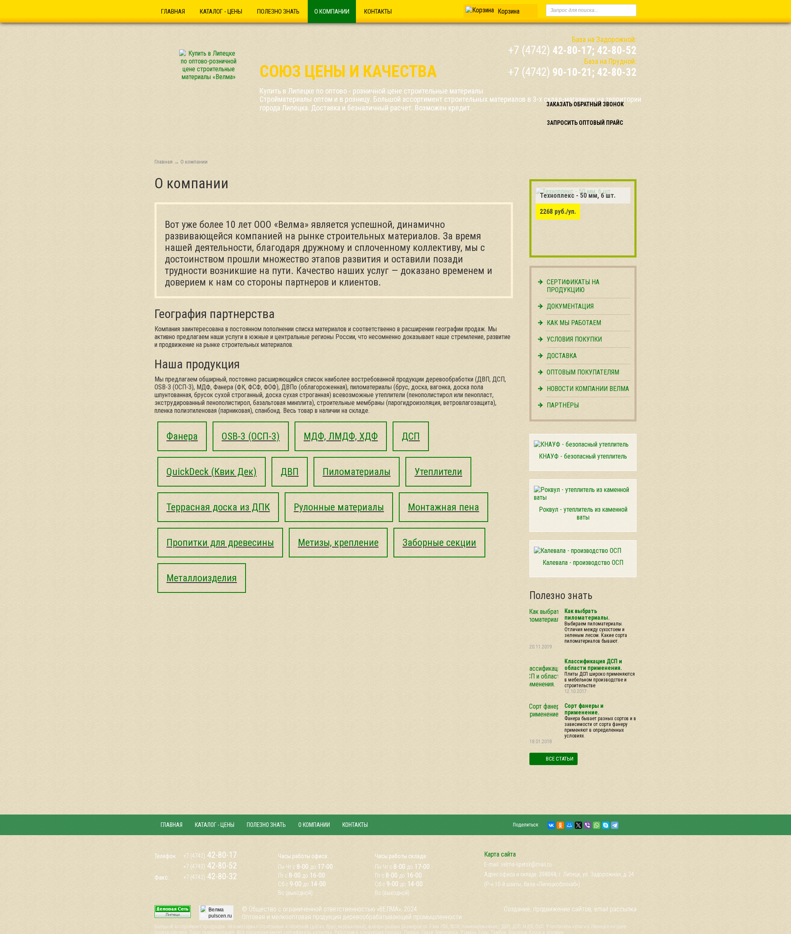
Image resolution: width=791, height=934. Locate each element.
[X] (578, 825)
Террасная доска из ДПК (218, 507)
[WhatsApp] (596, 825)
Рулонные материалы (339, 507)
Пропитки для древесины (220, 542)
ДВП (290, 472)
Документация (570, 306)
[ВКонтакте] (551, 825)
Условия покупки (574, 339)
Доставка (562, 356)
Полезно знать (278, 11)
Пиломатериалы (357, 472)
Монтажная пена (443, 507)
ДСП (411, 436)
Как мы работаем (574, 323)
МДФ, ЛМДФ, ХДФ (341, 436)
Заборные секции (439, 542)
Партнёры (563, 405)
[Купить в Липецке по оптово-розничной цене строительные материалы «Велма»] (208, 77)
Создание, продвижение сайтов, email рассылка (570, 909)
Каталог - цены (221, 11)
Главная (173, 11)
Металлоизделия (201, 578)
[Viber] (587, 825)
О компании (331, 11)
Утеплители (438, 472)
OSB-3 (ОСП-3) (251, 436)
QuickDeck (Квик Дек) (211, 472)
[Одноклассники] (560, 825)
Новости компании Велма (588, 389)
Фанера (182, 436)
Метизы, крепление (338, 542)
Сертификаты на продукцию (573, 286)
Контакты (378, 11)
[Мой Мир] (569, 825)
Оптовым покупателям (583, 372)
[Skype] (605, 825)
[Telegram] (614, 825)
